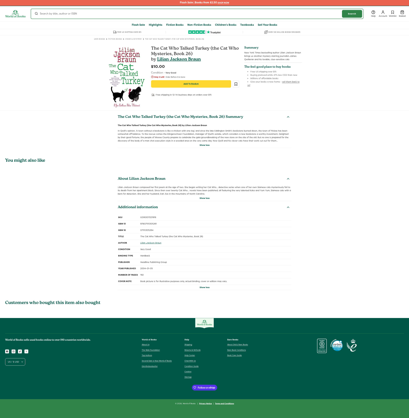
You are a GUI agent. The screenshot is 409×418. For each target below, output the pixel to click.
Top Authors (147, 355)
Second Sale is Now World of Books (157, 361)
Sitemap (188, 377)
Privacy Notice (205, 403)
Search (352, 14)
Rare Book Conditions (236, 350)
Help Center (189, 355)
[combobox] (197, 14)
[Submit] (36, 13)
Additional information (138, 207)
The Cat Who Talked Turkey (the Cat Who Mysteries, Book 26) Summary (180, 117)
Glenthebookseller (150, 366)
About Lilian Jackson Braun (141, 179)
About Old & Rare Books (237, 344)
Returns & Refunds (192, 350)
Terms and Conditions (224, 403)
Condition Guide (191, 366)
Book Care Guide (234, 355)
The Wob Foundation (151, 350)
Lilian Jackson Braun (179, 59)
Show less (205, 145)
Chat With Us (190, 361)
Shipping (188, 344)
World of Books (189, 403)
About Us (145, 344)
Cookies (187, 372)
